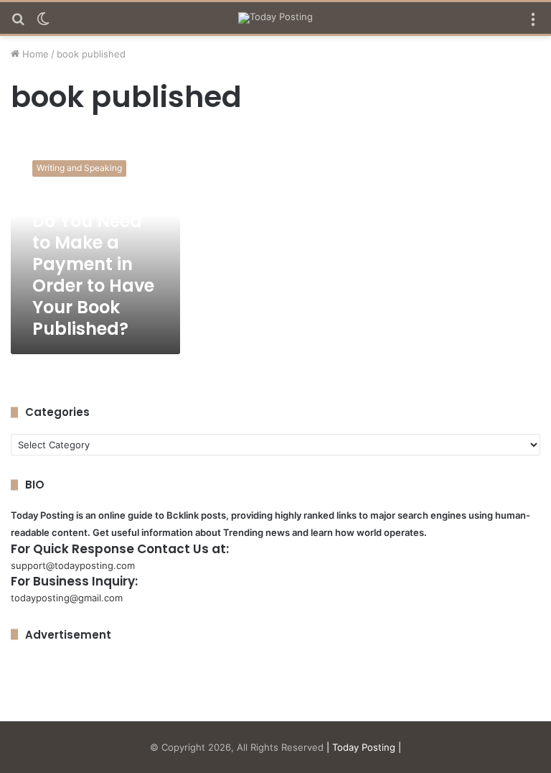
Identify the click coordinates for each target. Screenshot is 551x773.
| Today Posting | (363, 747)
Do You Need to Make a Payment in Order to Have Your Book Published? (93, 275)
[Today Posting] (275, 18)
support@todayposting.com (73, 565)
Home (34, 54)
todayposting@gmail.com (67, 597)
